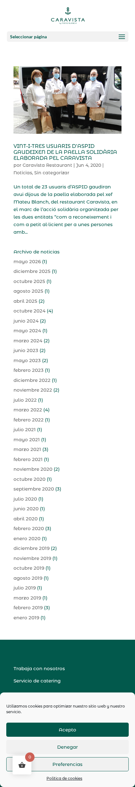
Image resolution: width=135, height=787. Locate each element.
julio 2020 (25, 499)
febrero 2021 (28, 459)
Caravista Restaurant (47, 165)
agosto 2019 (28, 578)
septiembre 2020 (34, 489)
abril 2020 (26, 519)
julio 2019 (25, 588)
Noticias (23, 173)
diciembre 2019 (32, 548)
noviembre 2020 (33, 469)
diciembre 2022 (32, 380)
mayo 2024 (27, 331)
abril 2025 (25, 301)
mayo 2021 (27, 439)
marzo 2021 (27, 449)
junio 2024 (26, 321)
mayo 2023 (27, 360)
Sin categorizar (51, 173)
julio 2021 (25, 429)
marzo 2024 (28, 341)
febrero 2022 (29, 420)
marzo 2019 (27, 598)
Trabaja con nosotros (39, 668)
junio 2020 (26, 509)
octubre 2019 (29, 568)
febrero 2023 (29, 370)
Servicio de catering (37, 681)
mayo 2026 (27, 261)
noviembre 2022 (33, 390)
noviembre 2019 (32, 558)
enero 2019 (26, 618)
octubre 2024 (30, 311)
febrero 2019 (28, 608)
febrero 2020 (29, 528)
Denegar (67, 747)
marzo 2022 (28, 410)
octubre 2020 (30, 479)
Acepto (67, 730)
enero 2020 (27, 538)
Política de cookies (64, 778)
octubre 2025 (29, 281)
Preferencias (67, 764)
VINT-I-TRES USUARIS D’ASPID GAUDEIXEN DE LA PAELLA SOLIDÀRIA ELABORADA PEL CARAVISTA (65, 152)
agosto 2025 (28, 291)
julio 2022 (25, 400)
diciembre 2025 (32, 271)
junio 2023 (26, 350)
